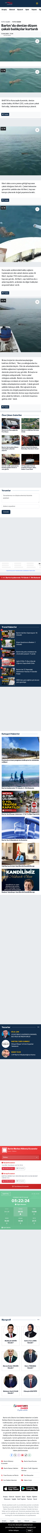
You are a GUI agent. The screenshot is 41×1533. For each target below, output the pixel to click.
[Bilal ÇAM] (6, 1034)
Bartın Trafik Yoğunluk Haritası (29, 1469)
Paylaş (6, 114)
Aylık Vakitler (7, 1227)
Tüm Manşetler (28, 1475)
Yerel (35, 1499)
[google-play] (29, 1489)
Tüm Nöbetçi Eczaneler (21, 1186)
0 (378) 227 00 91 (9, 1168)
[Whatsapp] (29, 1455)
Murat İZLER (16, 1052)
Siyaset (20, 10)
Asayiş (4, 10)
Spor (27, 10)
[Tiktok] (26, 1455)
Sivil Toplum (21, 1499)
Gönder (6, 512)
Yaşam (34, 10)
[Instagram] (18, 1455)
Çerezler (22, 1530)
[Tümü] (38, 1027)
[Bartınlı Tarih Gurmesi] (6, 1044)
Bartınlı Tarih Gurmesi (20, 1041)
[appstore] (11, 1489)
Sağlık (14, 1499)
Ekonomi (7, 1499)
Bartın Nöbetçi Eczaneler (7, 1462)
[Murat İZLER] (6, 1053)
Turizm (29, 1499)
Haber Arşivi (28, 1480)
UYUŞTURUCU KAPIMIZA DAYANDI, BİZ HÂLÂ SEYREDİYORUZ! (24, 1035)
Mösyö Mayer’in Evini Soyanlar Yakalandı (22, 1045)
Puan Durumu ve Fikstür (11, 1475)
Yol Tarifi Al (21, 1168)
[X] (15, 1455)
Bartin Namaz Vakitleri (11, 1468)
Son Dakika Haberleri (10, 1480)
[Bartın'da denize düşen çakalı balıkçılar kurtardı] (20, 49)
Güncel (12, 10)
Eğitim (34, 1497)
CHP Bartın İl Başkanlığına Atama (23, 1055)
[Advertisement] (20, 539)
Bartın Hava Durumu (30, 1461)
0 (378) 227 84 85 (9, 1181)
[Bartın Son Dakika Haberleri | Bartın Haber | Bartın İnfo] (8, 3)
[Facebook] (11, 1455)
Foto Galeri (5, 22)
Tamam (29, 1530)
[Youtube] (22, 1455)
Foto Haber (16, 22)
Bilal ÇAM (15, 1032)
